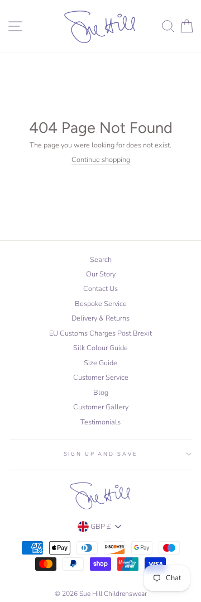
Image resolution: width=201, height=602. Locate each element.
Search (101, 260)
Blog (100, 393)
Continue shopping (100, 160)
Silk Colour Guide (100, 348)
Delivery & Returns (100, 318)
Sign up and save (101, 453)
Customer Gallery (100, 407)
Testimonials (100, 422)
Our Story (101, 274)
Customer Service (100, 377)
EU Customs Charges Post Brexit (100, 333)
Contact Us (100, 289)
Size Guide (100, 363)
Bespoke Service (101, 304)
